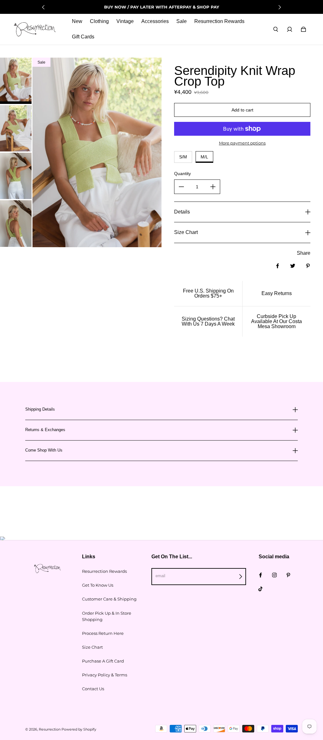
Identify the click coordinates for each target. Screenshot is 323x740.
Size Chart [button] (186, 232)
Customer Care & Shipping (109, 598)
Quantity (182, 173)
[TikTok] (260, 589)
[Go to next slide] (279, 7)
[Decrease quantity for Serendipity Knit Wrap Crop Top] (181, 187)
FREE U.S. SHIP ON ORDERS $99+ (161, 6)
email (160, 575)
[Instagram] (274, 575)
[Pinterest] (288, 575)
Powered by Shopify (79, 729)
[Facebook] (260, 575)
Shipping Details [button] (40, 409)
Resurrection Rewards (104, 571)
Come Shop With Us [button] (43, 450)
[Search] (276, 29)
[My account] (290, 29)
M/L (204, 156)
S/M (183, 156)
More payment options (242, 142)
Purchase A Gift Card (103, 660)
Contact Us (93, 688)
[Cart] (303, 29)
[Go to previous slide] (43, 7)
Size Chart (92, 647)
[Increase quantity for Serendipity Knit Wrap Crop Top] (213, 187)
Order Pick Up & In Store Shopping (106, 616)
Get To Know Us (97, 585)
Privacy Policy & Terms (104, 674)
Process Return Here (103, 633)
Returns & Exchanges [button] (45, 429)
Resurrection (50, 729)
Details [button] (182, 211)
